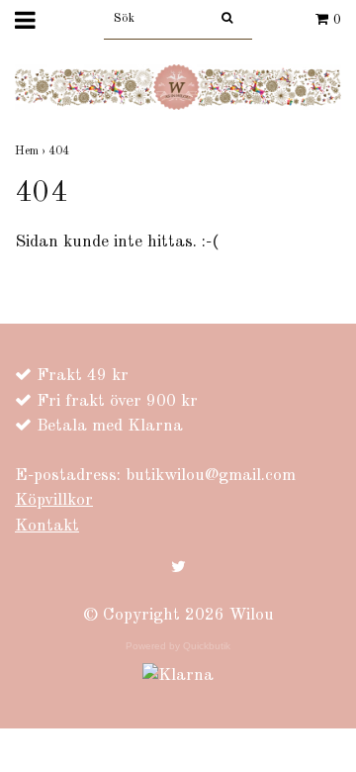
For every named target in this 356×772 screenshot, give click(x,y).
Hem (31, 151)
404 (60, 151)
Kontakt (47, 526)
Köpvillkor (54, 500)
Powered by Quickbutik (178, 645)
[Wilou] (178, 86)
